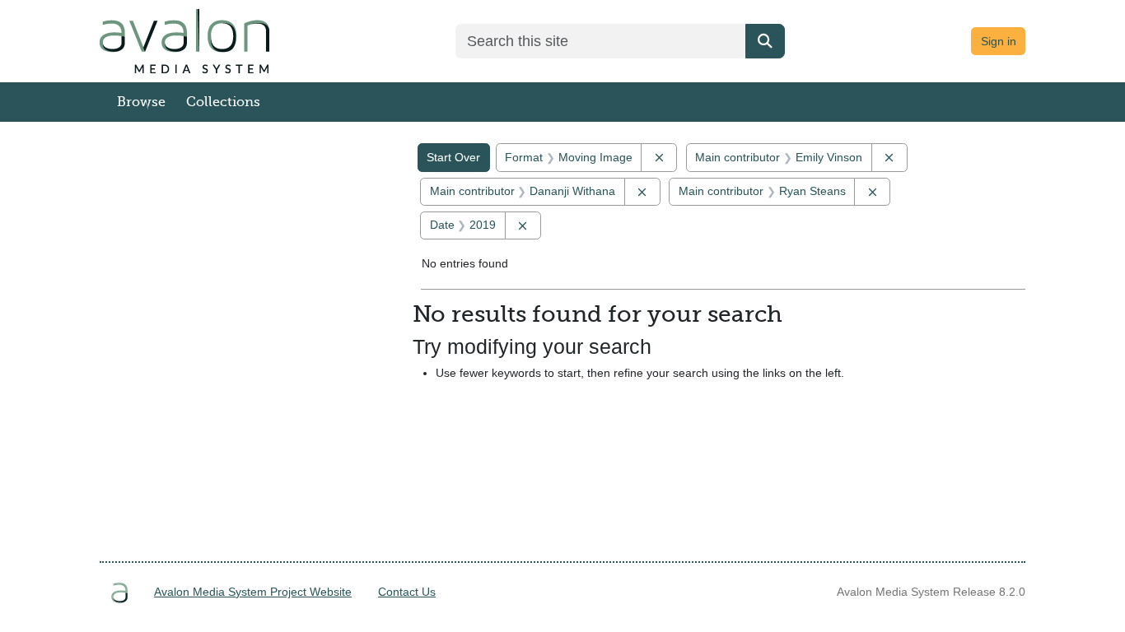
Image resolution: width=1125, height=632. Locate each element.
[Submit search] (765, 41)
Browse (141, 102)
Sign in (998, 41)
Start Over (453, 157)
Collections (223, 102)
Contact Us (407, 591)
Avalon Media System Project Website (253, 591)
